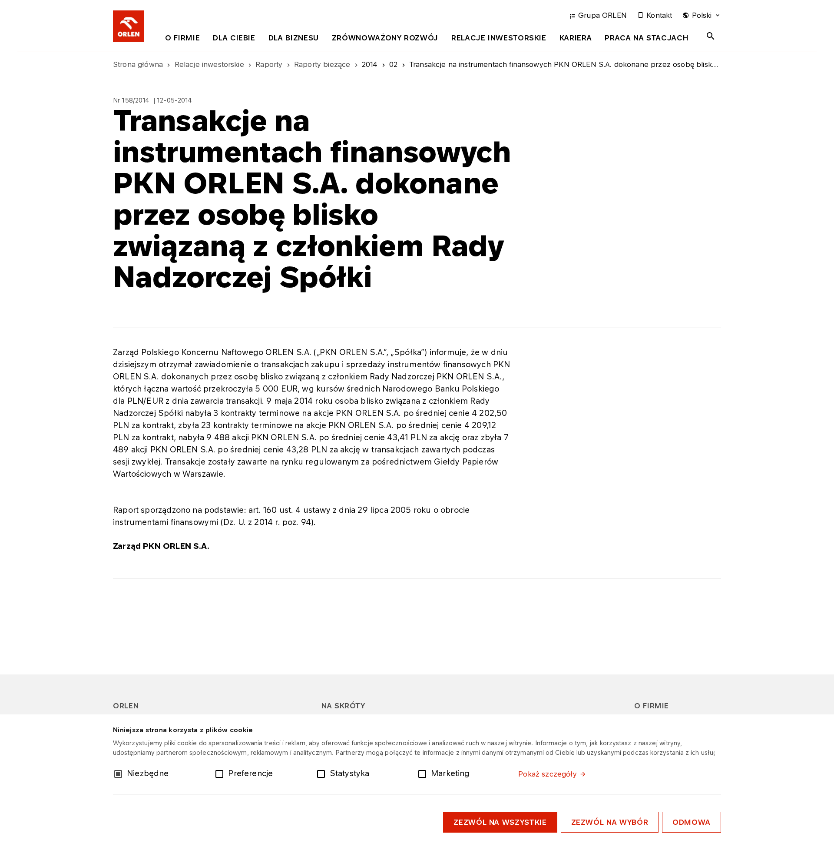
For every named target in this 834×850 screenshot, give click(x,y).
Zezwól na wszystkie (499, 822)
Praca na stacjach (646, 37)
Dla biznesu (293, 37)
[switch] (221, 773)
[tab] (182, 39)
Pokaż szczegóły (547, 774)
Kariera (575, 37)
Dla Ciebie (234, 37)
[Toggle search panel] (710, 36)
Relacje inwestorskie (498, 37)
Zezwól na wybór (610, 822)
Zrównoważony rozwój (385, 37)
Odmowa (691, 822)
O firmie (182, 37)
